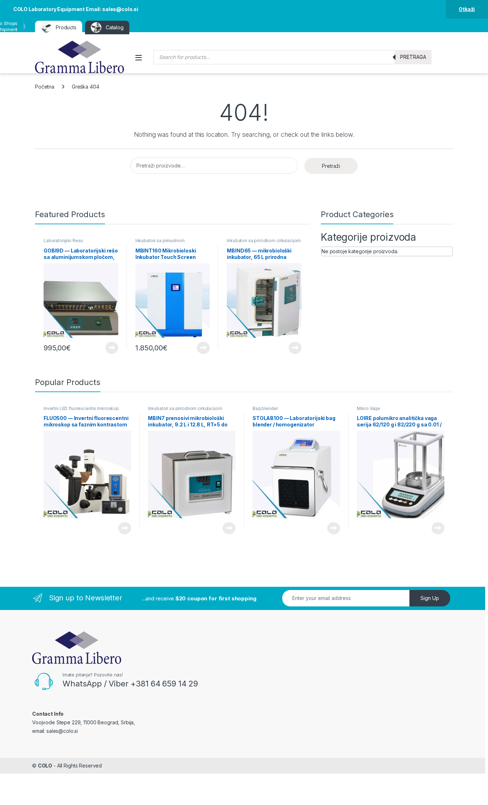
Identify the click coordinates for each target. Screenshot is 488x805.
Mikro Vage (368, 408)
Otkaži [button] (467, 9)
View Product (109, 348)
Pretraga (413, 57)
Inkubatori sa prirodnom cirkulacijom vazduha (264, 243)
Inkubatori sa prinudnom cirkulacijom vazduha (160, 243)
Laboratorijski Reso (63, 240)
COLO (45, 765)
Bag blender (265, 408)
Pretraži (331, 166)
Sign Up (429, 598)
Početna (44, 87)
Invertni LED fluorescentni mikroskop (81, 408)
